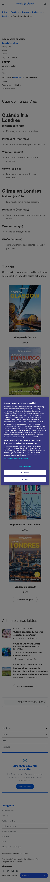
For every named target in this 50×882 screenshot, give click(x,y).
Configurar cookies (25, 466)
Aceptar (25, 479)
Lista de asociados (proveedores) (16, 458)
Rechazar (25, 473)
